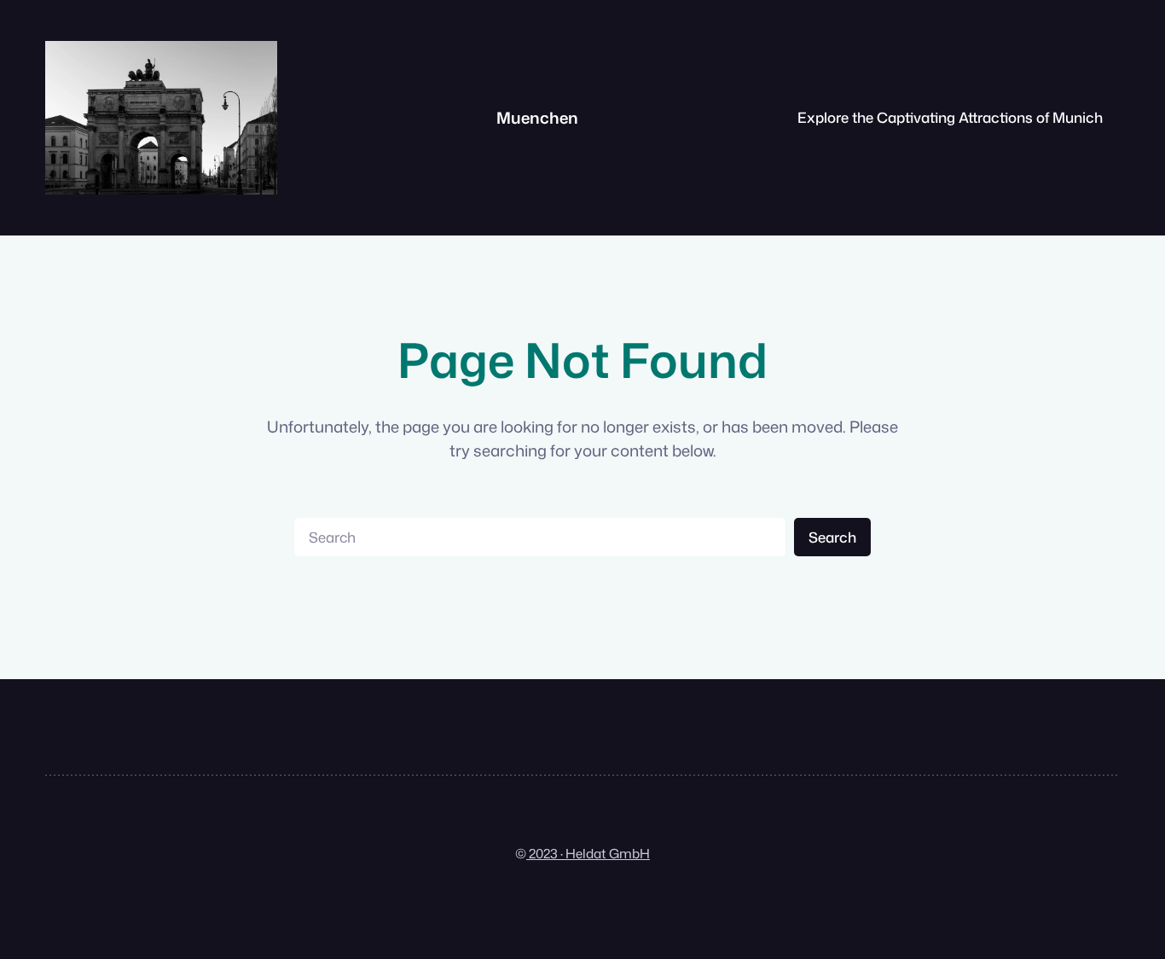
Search (832, 537)
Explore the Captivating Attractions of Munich (950, 117)
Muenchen (537, 118)
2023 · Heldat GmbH (588, 853)
